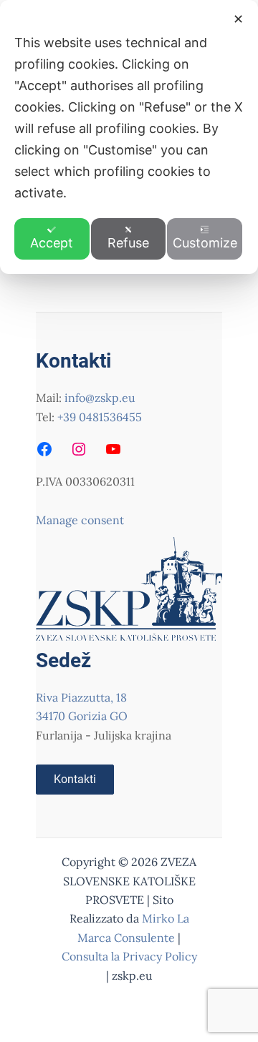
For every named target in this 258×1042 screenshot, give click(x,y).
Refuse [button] (128, 242)
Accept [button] (51, 242)
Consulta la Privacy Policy (129, 956)
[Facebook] (44, 449)
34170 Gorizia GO (82, 716)
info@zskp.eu (99, 397)
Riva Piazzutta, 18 (81, 697)
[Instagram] (78, 449)
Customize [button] (205, 242)
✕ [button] (238, 18)
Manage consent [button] (80, 520)
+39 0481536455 (99, 417)
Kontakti (75, 779)
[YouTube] (113, 449)
